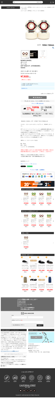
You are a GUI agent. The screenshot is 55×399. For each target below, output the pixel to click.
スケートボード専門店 (26, 7)
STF (53, 7)
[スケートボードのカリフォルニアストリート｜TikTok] (34, 391)
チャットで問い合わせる (37, 103)
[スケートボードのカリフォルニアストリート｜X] (27, 391)
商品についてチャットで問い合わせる (29, 163)
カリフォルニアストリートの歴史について (10, 351)
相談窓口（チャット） (34, 348)
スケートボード (36, 7)
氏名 (13, 315)
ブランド (35, 10)
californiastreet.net (26, 395)
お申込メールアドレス (17, 320)
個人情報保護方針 (16, 324)
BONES (49, 7)
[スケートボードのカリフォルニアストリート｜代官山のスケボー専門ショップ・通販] (27, 387)
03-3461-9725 (33, 347)
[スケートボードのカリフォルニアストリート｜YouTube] (20, 391)
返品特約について (25, 161)
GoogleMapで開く (33, 333)
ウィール (44, 7)
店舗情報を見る (24, 88)
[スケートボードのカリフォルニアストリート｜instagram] (24, 391)
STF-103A (24, 9)
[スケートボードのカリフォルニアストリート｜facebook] (31, 391)
